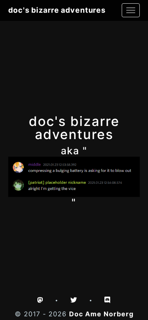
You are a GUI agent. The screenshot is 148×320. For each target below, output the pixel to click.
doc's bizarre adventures (57, 10)
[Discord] (107, 300)
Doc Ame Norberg (101, 314)
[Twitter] (74, 300)
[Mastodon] (40, 300)
